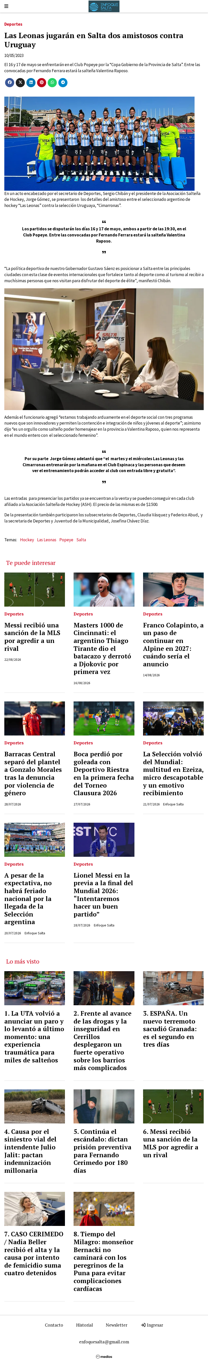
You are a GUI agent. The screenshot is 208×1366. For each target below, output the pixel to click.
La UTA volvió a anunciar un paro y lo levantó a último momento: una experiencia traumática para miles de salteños (34, 1036)
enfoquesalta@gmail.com (104, 1342)
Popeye (66, 540)
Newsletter (116, 1325)
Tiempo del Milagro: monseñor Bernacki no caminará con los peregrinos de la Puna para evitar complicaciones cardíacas (103, 1261)
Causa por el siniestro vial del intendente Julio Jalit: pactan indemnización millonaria (30, 1151)
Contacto (54, 1325)
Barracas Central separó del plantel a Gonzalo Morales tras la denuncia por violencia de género (33, 773)
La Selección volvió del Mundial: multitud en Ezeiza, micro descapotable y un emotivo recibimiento (173, 773)
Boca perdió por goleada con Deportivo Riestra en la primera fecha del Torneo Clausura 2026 (104, 773)
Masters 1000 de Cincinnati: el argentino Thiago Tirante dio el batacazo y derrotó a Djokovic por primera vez (102, 648)
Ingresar (154, 1325)
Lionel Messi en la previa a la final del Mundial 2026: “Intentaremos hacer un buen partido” (103, 894)
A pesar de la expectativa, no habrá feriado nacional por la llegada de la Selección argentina (28, 898)
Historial (84, 1325)
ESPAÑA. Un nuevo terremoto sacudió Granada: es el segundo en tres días (170, 1028)
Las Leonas (46, 540)
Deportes (13, 24)
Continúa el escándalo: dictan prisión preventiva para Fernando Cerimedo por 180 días (102, 1151)
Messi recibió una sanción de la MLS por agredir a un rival (32, 637)
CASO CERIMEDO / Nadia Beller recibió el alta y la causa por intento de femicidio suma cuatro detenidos (33, 1253)
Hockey (27, 540)
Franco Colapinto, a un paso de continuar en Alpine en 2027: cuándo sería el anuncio (173, 644)
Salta (81, 540)
